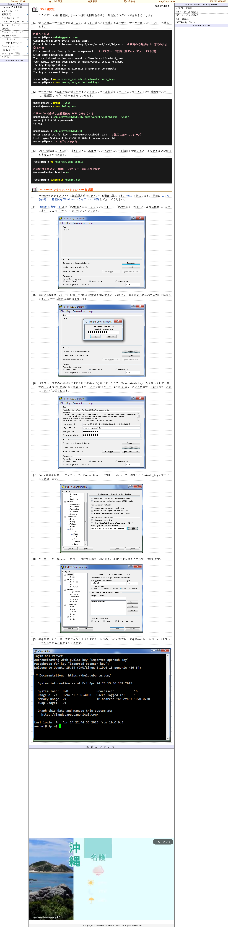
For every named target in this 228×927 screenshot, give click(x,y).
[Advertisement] (101, 794)
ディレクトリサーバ (12, 32)
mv (54, 79)
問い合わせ (129, 1)
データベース (9, 39)
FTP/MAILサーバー (12, 43)
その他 (5, 57)
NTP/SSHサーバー (12, 18)
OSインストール (10, 11)
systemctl (56, 179)
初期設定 (6, 14)
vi (51, 161)
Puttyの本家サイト (49, 206)
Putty (129, 195)
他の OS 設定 (56, 1)
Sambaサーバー (10, 46)
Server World (18, 1)
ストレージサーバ (11, 25)
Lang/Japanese (166, 1)
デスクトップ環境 (11, 53)
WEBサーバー (9, 36)
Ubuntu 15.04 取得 (12, 7)
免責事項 (92, 1)
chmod (56, 82)
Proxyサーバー (9, 50)
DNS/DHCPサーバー (13, 21)
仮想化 (5, 29)
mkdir (56, 102)
